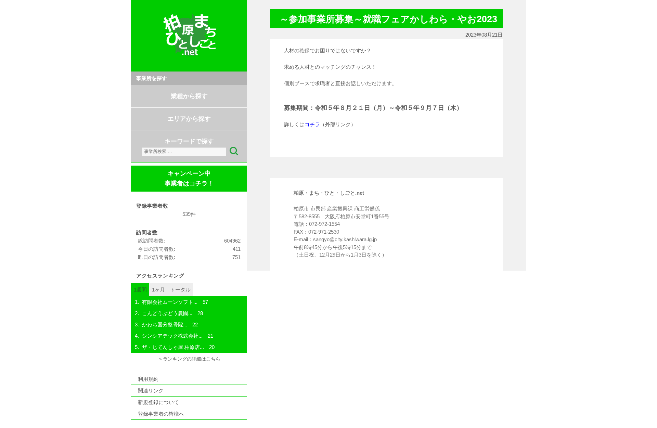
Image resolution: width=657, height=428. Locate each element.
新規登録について (158, 402)
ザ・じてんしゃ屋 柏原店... (173, 347)
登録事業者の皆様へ (161, 414)
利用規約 (148, 379)
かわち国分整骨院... (164, 324)
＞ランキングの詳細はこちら (189, 359)
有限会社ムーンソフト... (169, 302)
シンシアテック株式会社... (172, 336)
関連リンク (151, 390)
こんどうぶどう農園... (167, 313)
